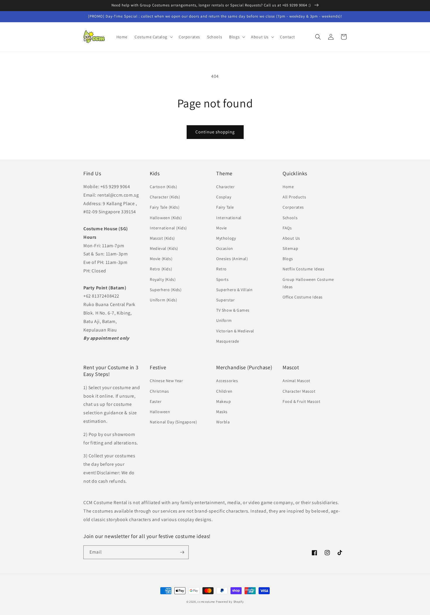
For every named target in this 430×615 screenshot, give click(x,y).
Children (224, 391)
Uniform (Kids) (163, 300)
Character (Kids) (165, 197)
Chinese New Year (166, 380)
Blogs (288, 258)
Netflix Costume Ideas (303, 269)
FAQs (287, 228)
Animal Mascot (296, 380)
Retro (221, 269)
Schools (290, 217)
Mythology (226, 238)
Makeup (223, 401)
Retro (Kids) (161, 269)
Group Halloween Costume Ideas (308, 283)
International (229, 217)
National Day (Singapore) (173, 422)
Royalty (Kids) (163, 279)
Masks (222, 411)
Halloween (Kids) (166, 217)
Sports (222, 279)
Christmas (159, 391)
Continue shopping (215, 132)
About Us (291, 238)
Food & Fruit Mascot (301, 401)
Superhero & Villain (234, 289)
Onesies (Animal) (232, 258)
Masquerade (227, 341)
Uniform (224, 320)
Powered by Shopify (230, 602)
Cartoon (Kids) (163, 186)
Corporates (293, 207)
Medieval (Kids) (164, 248)
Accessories (227, 380)
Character (225, 186)
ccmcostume (206, 602)
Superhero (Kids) (166, 289)
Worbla (223, 422)
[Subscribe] (182, 552)
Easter (156, 401)
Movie (221, 228)
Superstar (225, 300)
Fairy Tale (225, 207)
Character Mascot (299, 391)
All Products (294, 197)
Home (288, 186)
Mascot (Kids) (162, 238)
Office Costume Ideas (303, 297)
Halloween (160, 411)
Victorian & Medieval (235, 331)
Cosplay (223, 197)
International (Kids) (168, 228)
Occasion (224, 248)
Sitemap (290, 248)
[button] (153, 37)
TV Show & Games (233, 310)
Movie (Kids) (161, 258)
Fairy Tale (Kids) (164, 207)
